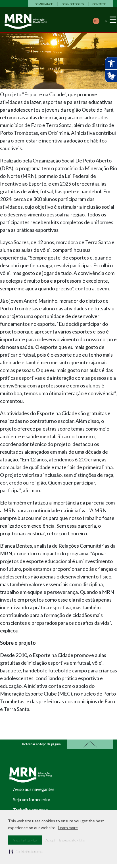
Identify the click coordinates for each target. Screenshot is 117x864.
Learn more (68, 827)
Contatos (99, 4)
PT (96, 21)
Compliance (44, 4)
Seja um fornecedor (32, 799)
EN (106, 21)
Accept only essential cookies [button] (65, 840)
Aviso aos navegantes (34, 789)
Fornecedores (73, 4)
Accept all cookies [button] (25, 840)
